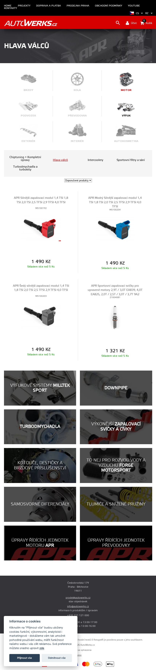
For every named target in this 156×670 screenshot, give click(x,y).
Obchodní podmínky (108, 6)
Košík (147, 23)
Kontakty (10, 8)
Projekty (24, 6)
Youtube (134, 6)
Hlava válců (60, 160)
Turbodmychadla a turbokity (25, 168)
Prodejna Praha (78, 6)
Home (7, 6)
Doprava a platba (48, 6)
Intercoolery (95, 160)
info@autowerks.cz (78, 606)
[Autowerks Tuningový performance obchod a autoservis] (30, 22)
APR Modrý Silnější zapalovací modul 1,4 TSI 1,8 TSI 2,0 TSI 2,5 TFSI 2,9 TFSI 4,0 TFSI (115, 202)
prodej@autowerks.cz (78, 597)
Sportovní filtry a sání (131, 160)
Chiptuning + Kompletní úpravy (25, 158)
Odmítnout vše (57, 657)
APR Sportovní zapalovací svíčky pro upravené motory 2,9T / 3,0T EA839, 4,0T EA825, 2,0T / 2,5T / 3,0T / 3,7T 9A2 (115, 290)
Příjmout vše (24, 657)
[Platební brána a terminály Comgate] (53, 666)
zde (41, 648)
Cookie (78, 655)
